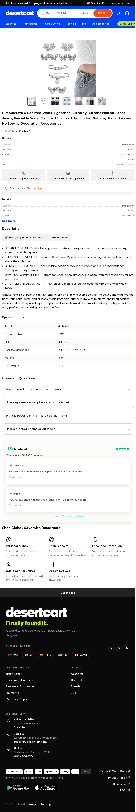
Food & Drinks (52, 23)
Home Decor (30, 23)
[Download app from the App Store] (45, 787)
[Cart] (127, 13)
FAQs (125, 790)
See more (9, 221)
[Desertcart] (20, 13)
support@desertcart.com (30, 741)
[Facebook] (127, 648)
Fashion (71, 23)
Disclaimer (121, 784)
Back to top (68, 592)
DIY (84, 23)
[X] (119, 648)
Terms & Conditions (115, 771)
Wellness (11, 23)
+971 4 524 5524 (24, 756)
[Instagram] (111, 648)
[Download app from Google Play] (18, 787)
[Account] (118, 13)
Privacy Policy (119, 778)
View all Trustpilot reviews (68, 516)
